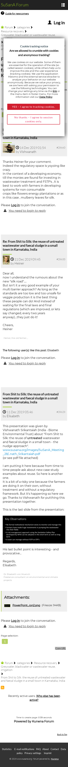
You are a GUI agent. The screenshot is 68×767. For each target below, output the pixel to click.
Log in (15, 205)
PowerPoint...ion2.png (26, 605)
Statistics (7, 749)
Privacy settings (32, 753)
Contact (55, 749)
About (45, 749)
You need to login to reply (27, 210)
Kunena (55, 759)
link (55, 91)
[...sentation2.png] (34, 529)
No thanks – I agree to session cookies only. (33, 119)
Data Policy (45, 97)
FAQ (38, 749)
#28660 (61, 147)
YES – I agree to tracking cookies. (33, 106)
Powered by (22, 721)
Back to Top (62, 734)
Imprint (47, 753)
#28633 (61, 259)
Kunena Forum (43, 721)
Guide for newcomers (17, 13)
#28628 (61, 411)
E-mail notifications (24, 749)
